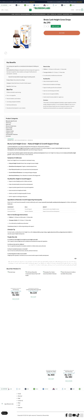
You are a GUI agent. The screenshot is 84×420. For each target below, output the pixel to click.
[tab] (11, 140)
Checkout (59, 14)
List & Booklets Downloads (38, 14)
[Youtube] (74, 415)
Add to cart (55, 26)
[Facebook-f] (66, 415)
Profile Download (25, 14)
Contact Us (53, 14)
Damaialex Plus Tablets (51, 372)
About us (17, 14)
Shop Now (37, 1)
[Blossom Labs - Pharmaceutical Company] (42, 10)
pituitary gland (19, 152)
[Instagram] (70, 415)
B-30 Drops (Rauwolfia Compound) (33, 290)
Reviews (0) (30, 140)
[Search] (30, 10)
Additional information (21, 140)
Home (13, 14)
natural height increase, (61, 148)
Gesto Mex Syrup (69, 372)
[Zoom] (5, 53)
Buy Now (61, 33)
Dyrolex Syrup (15, 290)
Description (11, 140)
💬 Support (4, 413)
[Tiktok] (78, 415)
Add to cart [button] (33, 296)
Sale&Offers (66, 14)
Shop (48, 14)
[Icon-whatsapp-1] (81, 415)
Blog (71, 14)
